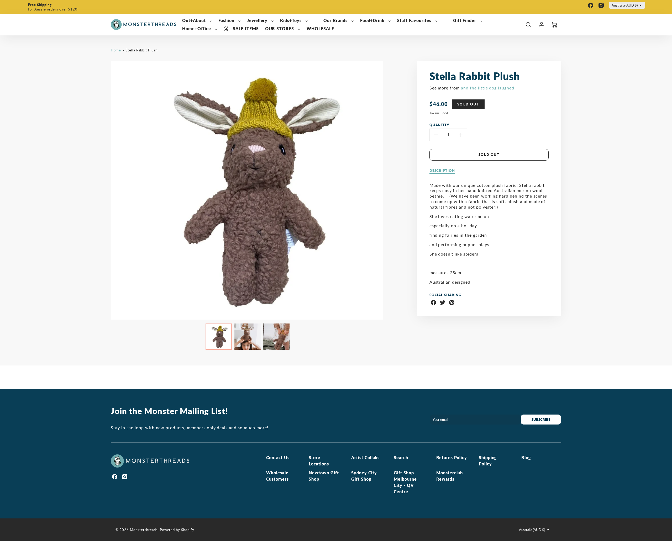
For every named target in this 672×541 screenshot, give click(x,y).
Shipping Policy (488, 460)
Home (116, 50)
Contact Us (278, 457)
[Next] (387, 190)
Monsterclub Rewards (449, 475)
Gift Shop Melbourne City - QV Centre (405, 482)
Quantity (439, 125)
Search (401, 457)
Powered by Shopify (177, 530)
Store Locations (319, 460)
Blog (526, 457)
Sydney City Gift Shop (364, 475)
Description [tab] (442, 170)
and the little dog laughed (487, 87)
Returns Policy (451, 457)
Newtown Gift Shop (324, 475)
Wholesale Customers (277, 475)
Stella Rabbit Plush (141, 50)
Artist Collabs (365, 457)
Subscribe (541, 419)
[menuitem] (197, 20)
